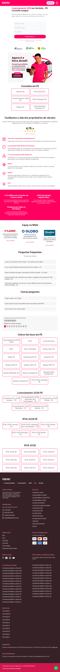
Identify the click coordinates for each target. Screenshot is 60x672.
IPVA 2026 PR (48, 452)
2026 (30, 483)
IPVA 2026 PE (39, 92)
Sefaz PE (11, 357)
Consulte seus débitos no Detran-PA (11, 594)
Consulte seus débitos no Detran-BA (42, 575)
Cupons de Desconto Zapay (9, 548)
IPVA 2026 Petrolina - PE (20, 433)
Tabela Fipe (35, 521)
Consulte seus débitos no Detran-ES (41, 578)
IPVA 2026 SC (48, 460)
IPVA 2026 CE (48, 468)
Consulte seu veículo (37, 492)
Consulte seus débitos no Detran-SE (41, 596)
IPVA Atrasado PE (39, 99)
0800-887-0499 (8, 512)
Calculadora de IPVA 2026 (11, 341)
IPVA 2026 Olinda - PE (48, 425)
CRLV (11, 349)
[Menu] (57, 3)
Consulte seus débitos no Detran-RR (11, 599)
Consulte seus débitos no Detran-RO (42, 593)
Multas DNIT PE (30, 365)
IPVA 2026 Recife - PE (39, 433)
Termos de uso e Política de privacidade (33, 40)
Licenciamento (49, 341)
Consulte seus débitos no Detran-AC (11, 586)
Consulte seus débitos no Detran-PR (11, 573)
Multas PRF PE (49, 365)
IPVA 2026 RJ (30, 460)
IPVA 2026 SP (11, 452)
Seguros (34, 526)
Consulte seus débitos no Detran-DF (11, 568)
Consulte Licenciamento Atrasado (41, 505)
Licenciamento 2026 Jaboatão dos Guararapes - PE (30, 399)
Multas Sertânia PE (20, 381)
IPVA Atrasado (6, 545)
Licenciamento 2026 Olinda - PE (49, 399)
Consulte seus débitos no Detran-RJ (41, 565)
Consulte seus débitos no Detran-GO (12, 589)
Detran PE (20, 92)
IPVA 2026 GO (30, 468)
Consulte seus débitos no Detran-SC (11, 576)
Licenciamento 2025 (37, 508)
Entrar (49, 3)
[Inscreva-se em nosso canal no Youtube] (13, 558)
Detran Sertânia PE (30, 373)
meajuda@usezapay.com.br (11, 517)
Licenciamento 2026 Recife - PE (39, 407)
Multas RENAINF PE (11, 373)
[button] (30, 262)
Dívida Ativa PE (49, 349)
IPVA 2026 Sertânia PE (39, 381)
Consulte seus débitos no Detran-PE (11, 578)
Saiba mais (54, 647)
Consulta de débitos (9, 483)
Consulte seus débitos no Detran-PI (11, 596)
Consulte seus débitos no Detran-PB (41, 591)
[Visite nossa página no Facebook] (6, 558)
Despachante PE (30, 357)
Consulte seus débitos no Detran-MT (12, 591)
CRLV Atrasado (30, 349)
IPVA (30, 341)
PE (35, 483)
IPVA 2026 (5, 543)
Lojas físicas (7, 509)
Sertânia (41, 483)
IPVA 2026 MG (30, 452)
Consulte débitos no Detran (39, 495)
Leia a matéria (10, 240)
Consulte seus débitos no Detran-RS (41, 570)
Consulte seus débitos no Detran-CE (11, 581)
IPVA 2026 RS (11, 460)
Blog (3, 535)
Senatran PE (49, 357)
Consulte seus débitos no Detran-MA (42, 586)
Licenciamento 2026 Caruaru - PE (11, 399)
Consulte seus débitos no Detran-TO (11, 602)
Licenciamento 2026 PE (20, 99)
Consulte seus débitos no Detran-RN (42, 573)
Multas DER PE (11, 365)
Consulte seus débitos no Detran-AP (11, 583)
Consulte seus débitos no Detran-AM (42, 580)
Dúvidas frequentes (9, 515)
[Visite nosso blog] (3, 558)
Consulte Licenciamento (38, 502)
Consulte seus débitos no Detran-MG (12, 570)
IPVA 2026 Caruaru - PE (11, 425)
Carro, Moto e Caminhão (10, 320)
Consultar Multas (36, 513)
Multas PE (20, 107)
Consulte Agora (29, 36)
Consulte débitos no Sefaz (39, 500)
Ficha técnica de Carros (38, 523)
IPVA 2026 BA (11, 468)
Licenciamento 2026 (37, 510)
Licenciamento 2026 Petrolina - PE (20, 407)
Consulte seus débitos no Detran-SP (41, 567)
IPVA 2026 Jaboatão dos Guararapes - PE (30, 425)
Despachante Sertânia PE (48, 373)
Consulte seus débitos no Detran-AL (41, 583)
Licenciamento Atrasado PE (40, 107)
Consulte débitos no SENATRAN (41, 497)
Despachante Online (37, 515)
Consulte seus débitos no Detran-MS (42, 588)
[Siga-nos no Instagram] (10, 558)
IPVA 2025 (5, 540)
